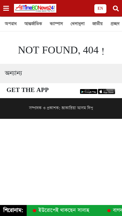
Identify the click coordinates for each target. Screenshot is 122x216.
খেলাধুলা (78, 24)
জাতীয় (97, 24)
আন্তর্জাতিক (33, 24)
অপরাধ (11, 24)
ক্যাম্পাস (56, 24)
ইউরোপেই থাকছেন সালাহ (63, 210)
